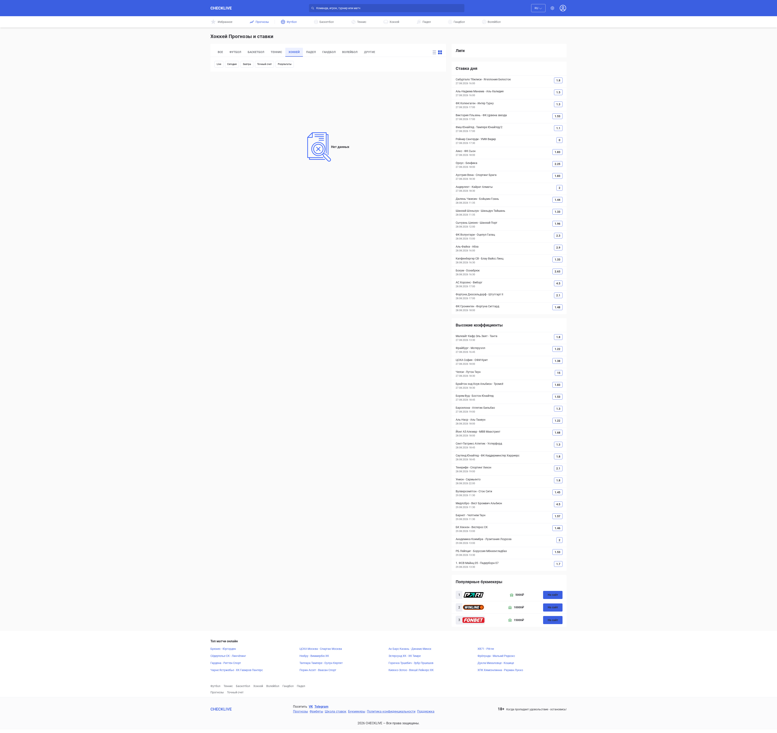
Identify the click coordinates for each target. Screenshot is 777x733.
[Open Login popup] (563, 8)
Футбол (215, 686)
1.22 (557, 349)
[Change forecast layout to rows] (434, 52)
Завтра (247, 64)
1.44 (557, 199)
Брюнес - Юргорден (223, 648)
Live (219, 64)
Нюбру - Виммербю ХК (314, 655)
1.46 (557, 528)
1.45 (557, 492)
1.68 (557, 432)
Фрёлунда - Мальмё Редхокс (496, 655)
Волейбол (272, 686)
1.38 (557, 361)
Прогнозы (217, 692)
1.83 (557, 152)
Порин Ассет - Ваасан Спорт (317, 670)
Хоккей (258, 686)
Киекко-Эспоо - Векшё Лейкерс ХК (411, 670)
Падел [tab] (311, 52)
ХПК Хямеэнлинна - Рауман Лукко (500, 670)
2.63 (557, 271)
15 (558, 372)
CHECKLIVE (221, 8)
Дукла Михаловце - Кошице (496, 663)
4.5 (558, 283)
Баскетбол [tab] (256, 52)
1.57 (557, 516)
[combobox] (538, 8)
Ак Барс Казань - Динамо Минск (409, 648)
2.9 (558, 247)
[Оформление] (552, 8)
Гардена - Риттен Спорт (225, 663)
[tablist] (318, 52)
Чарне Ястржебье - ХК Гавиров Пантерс (236, 670)
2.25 (557, 164)
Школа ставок (335, 711)
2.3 (558, 235)
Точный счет (264, 64)
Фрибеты (316, 711)
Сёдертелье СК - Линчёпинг (228, 655)
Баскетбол (243, 686)
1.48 (557, 307)
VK (311, 707)
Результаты (285, 64)
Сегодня (232, 64)
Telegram (321, 707)
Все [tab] (220, 52)
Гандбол (288, 686)
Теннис (228, 686)
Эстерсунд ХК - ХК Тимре (404, 655)
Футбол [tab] (235, 52)
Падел (301, 686)
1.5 (558, 92)
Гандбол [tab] (329, 52)
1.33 (557, 211)
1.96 (557, 223)
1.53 (557, 116)
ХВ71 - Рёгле (486, 648)
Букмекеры (356, 711)
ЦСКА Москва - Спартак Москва (320, 648)
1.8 (558, 80)
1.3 (558, 104)
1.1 (558, 128)
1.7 (558, 564)
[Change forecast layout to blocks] (440, 52)
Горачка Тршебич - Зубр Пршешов (410, 663)
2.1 (558, 295)
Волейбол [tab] (350, 52)
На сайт (553, 594)
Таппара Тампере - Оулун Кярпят (321, 663)
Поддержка (425, 711)
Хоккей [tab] (294, 52)
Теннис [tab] (276, 52)
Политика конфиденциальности (391, 711)
